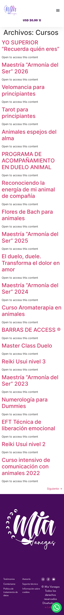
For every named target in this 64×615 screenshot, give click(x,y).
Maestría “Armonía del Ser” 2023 (30, 380)
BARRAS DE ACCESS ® (31, 329)
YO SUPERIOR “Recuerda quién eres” (30, 45)
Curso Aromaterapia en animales (31, 310)
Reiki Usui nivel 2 (24, 444)
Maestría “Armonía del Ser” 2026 (30, 68)
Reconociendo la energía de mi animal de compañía (28, 189)
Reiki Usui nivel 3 (24, 361)
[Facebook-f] (48, 579)
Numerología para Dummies (25, 402)
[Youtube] (53, 579)
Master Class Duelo (27, 345)
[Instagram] (43, 579)
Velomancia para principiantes (23, 90)
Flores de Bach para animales (27, 215)
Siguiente (54, 488)
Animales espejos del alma (29, 135)
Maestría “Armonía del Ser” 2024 (30, 288)
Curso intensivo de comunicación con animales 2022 (26, 466)
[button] (58, 10)
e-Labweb (50, 607)
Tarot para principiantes (18, 112)
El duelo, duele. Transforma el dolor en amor (31, 263)
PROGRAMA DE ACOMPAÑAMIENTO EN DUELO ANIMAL (28, 160)
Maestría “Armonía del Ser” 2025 (30, 237)
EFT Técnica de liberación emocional (28, 425)
